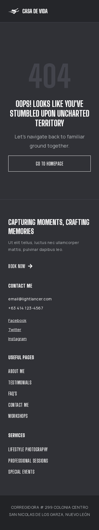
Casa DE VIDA (35, 11)
